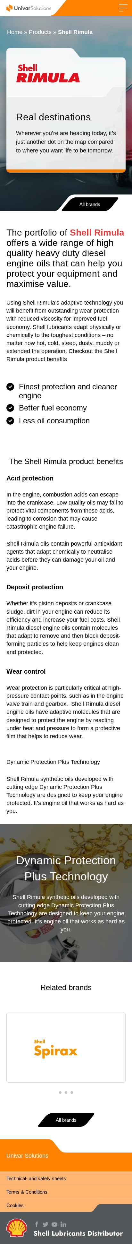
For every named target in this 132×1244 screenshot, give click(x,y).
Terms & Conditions (26, 1192)
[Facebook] (38, 1224)
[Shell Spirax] (66, 1048)
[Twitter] (47, 1224)
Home (14, 32)
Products (40, 32)
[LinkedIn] (65, 1224)
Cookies (15, 1205)
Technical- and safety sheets (36, 1178)
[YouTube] (56, 1224)
